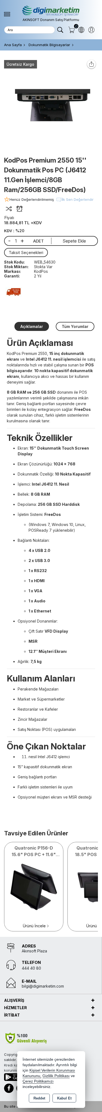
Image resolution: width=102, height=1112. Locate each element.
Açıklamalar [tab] (31, 326)
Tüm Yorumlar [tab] (75, 326)
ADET (38, 241)
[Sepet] (71, 30)
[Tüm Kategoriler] (7, 14)
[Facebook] (9, 1088)
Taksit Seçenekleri (26, 252)
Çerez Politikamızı (38, 1081)
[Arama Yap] (60, 30)
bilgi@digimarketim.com (43, 986)
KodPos (41, 271)
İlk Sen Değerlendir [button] (77, 199)
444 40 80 (31, 968)
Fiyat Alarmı (19, 209)
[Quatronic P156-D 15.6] (33, 886)
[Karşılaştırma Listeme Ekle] (9, 209)
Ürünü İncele (34, 925)
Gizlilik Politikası (56, 1076)
